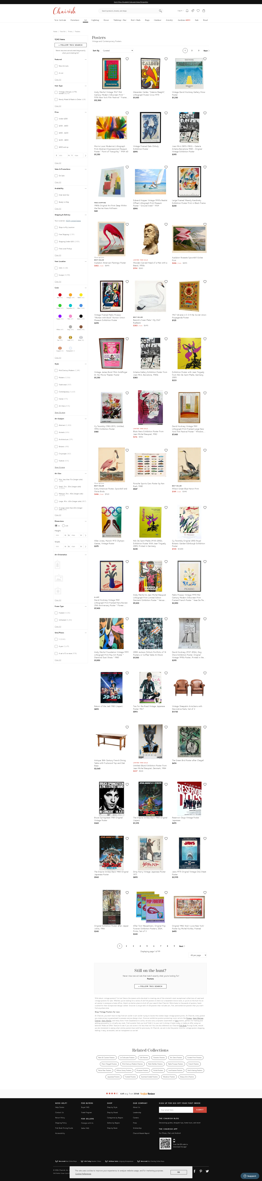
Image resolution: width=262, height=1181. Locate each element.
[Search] (160, 11)
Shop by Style (112, 1107)
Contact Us (59, 1112)
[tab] (71, 66)
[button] (198, 11)
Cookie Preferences (83, 1173)
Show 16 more (60, 467)
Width (57, 541)
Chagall (98, 1021)
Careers (136, 1118)
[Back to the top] (256, 1166)
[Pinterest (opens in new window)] (200, 1170)
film (176, 1021)
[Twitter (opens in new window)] (207, 1170)
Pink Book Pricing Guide (64, 1128)
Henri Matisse (198, 1018)
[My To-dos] (187, 11)
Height (58, 530)
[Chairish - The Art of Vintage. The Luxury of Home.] (64, 11)
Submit (200, 1110)
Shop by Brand (112, 1112)
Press (135, 1123)
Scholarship (137, 1128)
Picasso (189, 1018)
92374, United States (73, 221)
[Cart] (204, 11)
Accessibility (60, 1133)
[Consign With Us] (193, 11)
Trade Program (86, 1112)
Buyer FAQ (85, 1107)
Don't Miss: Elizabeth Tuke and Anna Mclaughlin (131, 2)
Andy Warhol (106, 1021)
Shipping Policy (61, 1123)
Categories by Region (115, 1118)
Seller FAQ (85, 1128)
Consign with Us (87, 1123)
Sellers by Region (113, 1123)
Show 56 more (60, 412)
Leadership (137, 1112)
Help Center (59, 1107)
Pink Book (183, 1026)
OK (178, 1172)
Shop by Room (112, 1128)
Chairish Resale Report (141, 1133)
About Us (136, 1107)
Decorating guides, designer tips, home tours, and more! (180, 1123)
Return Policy (60, 1118)
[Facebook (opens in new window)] (194, 1170)
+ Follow (70, 45)
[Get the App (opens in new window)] (165, 1143)
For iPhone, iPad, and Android (170, 1133)
